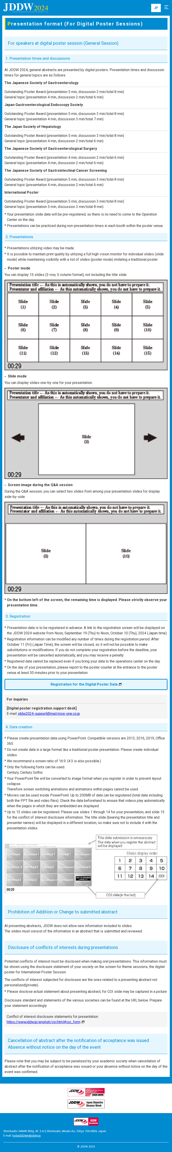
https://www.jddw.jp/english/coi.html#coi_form (43, 1022)
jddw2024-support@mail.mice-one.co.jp (49, 714)
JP (156, 8)
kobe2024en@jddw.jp (27, 1135)
